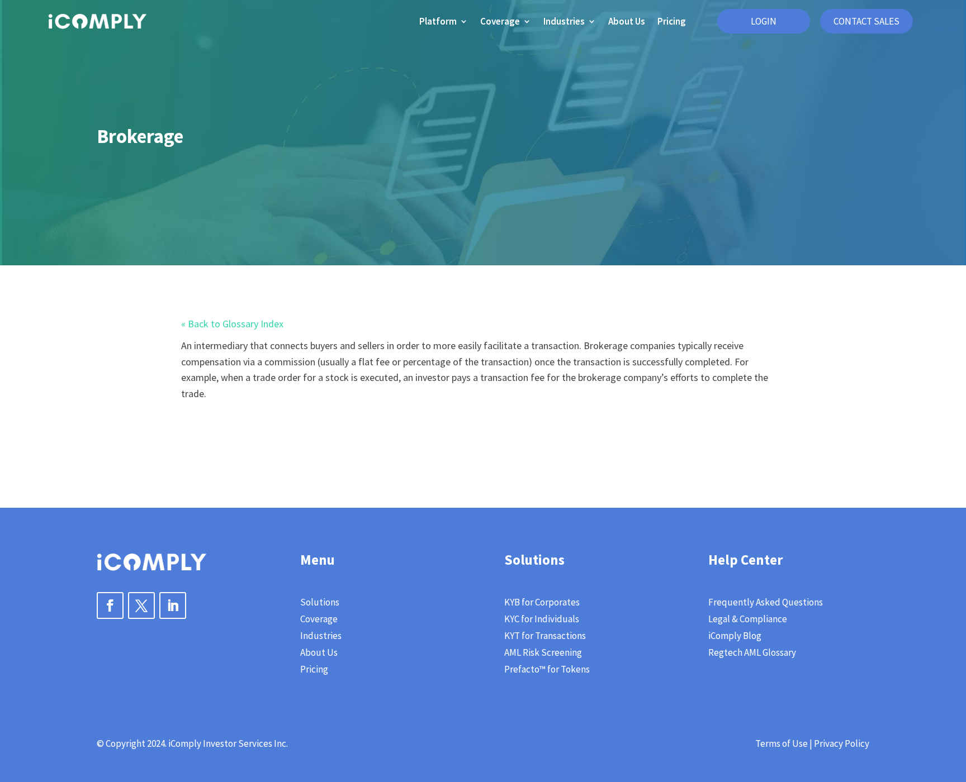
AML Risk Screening (543, 654)
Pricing (671, 21)
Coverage (500, 21)
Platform (438, 21)
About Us (626, 21)
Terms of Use (781, 743)
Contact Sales (866, 21)
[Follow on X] (141, 605)
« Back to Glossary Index (232, 323)
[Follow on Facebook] (110, 605)
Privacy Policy (841, 743)
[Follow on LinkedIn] (172, 605)
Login (763, 21)
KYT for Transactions (545, 637)
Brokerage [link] (606, 345)
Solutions (319, 603)
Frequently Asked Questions (765, 603)
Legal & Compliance (747, 620)
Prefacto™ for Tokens (547, 670)
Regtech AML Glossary (752, 654)
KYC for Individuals (541, 620)
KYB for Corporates (542, 603)
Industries (564, 21)
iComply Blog (734, 637)
